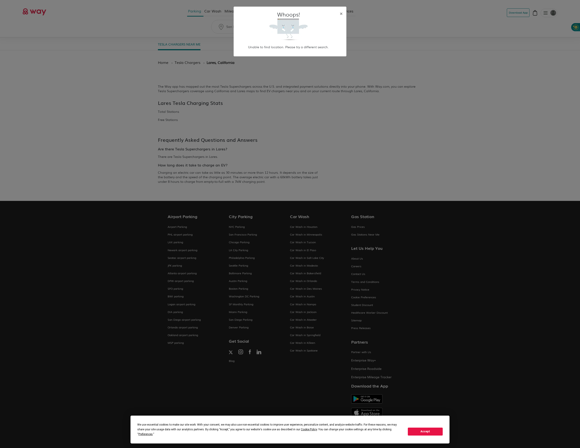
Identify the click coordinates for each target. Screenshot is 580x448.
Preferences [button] (145, 434)
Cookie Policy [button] (309, 429)
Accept (425, 431)
